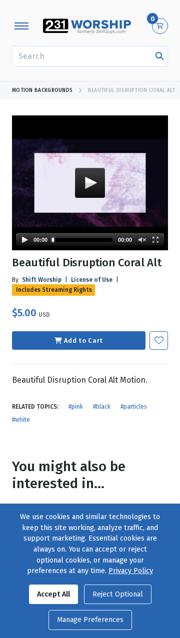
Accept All (53, 594)
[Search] (160, 56)
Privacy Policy (130, 571)
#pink (75, 406)
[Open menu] (21, 26)
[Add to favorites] (159, 340)
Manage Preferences (90, 620)
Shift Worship (42, 279)
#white (21, 419)
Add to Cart (83, 340)
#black (101, 406)
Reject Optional (117, 594)
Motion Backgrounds (42, 90)
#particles (133, 406)
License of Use (91, 279)
